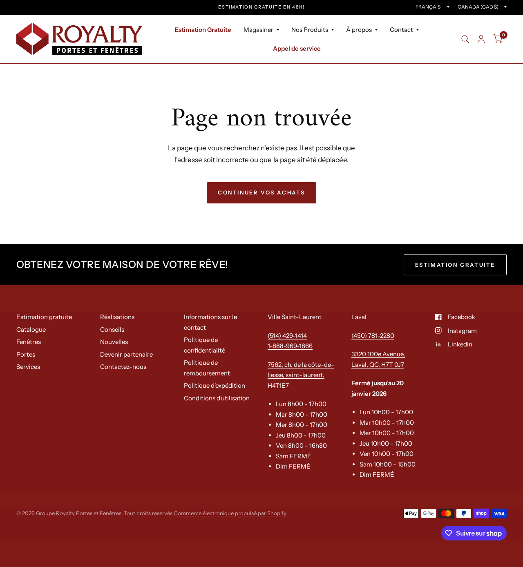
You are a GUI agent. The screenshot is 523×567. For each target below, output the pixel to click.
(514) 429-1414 (287, 335)
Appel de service (297, 48)
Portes (25, 354)
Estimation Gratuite (203, 29)
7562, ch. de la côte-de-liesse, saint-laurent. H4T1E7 (301, 375)
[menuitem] (203, 29)
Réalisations (117, 317)
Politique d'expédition (214, 385)
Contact (401, 29)
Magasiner (258, 29)
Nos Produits (309, 29)
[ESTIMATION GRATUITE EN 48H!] (261, 7)
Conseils (112, 329)
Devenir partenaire (126, 354)
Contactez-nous (123, 367)
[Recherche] (465, 39)
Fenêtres (28, 342)
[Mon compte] (481, 39)
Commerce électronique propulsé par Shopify (230, 513)
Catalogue (31, 329)
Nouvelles (114, 342)
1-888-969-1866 (290, 346)
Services (28, 367)
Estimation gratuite (44, 317)
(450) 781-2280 (372, 335)
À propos (359, 29)
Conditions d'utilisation (217, 398)
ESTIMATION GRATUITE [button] (455, 264)
